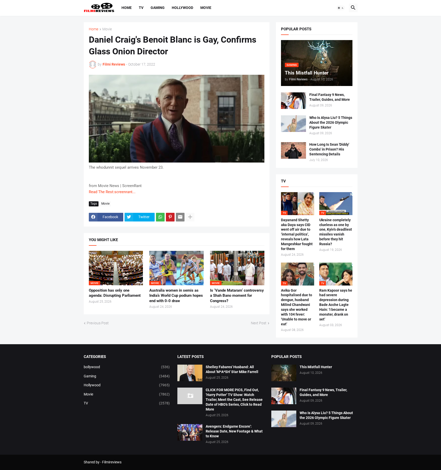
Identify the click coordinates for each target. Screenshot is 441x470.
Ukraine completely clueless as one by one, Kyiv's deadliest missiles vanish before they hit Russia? (335, 232)
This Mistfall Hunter (316, 367)
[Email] (180, 217)
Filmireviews (111, 462)
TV (141, 8)
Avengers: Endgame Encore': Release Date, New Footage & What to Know (234, 431)
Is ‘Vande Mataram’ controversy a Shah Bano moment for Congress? (237, 295)
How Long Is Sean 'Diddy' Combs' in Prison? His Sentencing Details (329, 149)
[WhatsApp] (160, 217)
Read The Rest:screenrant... (112, 192)
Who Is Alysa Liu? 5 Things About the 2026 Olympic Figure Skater (330, 122)
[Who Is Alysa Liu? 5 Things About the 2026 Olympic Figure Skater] (293, 123)
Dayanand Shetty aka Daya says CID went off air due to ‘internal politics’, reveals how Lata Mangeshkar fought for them (297, 234)
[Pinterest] (170, 217)
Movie (205, 8)
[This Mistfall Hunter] (283, 373)
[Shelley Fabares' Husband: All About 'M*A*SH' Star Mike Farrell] (189, 373)
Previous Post (98, 323)
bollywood (127, 367)
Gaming (158, 8)
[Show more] (190, 217)
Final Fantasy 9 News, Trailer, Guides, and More (329, 97)
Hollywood (182, 8)
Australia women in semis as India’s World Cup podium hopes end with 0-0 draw (176, 295)
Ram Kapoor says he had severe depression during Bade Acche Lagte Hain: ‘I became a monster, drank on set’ (335, 304)
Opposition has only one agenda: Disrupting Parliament (115, 293)
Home (126, 8)
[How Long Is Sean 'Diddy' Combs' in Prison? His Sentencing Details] (293, 150)
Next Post (258, 323)
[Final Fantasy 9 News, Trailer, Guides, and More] (293, 100)
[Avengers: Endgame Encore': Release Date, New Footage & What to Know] (189, 432)
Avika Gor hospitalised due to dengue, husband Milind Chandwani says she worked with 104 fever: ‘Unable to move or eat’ (296, 307)
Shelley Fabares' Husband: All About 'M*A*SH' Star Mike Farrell (232, 369)
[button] (340, 7)
